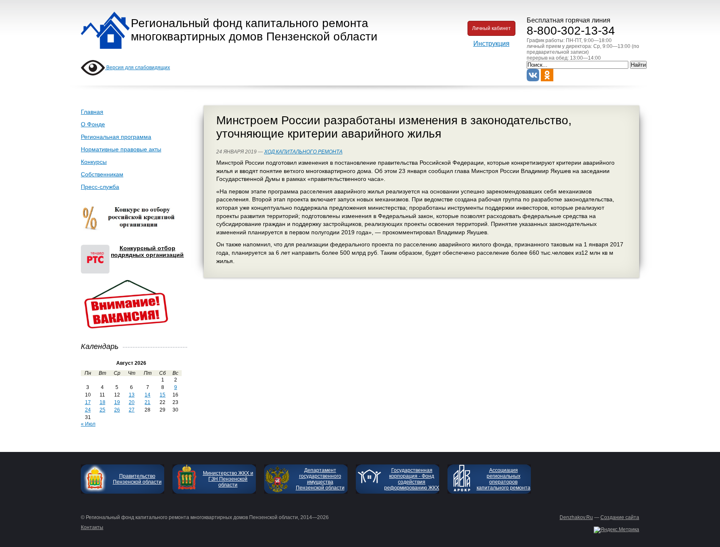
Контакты (92, 527)
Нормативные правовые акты (121, 149)
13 (132, 395)
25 (102, 410)
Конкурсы (94, 161)
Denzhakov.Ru (576, 517)
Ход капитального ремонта (303, 152)
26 (117, 410)
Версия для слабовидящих (137, 67)
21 (147, 402)
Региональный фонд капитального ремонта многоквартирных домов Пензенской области (254, 30)
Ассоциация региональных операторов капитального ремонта (503, 479)
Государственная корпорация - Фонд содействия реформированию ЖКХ (411, 479)
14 (147, 395)
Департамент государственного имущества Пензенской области (320, 479)
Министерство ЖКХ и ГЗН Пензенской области (228, 479)
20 (132, 402)
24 (88, 410)
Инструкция (491, 43)
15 (162, 395)
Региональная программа (116, 136)
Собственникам (102, 174)
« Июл (88, 424)
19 (117, 402)
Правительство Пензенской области (137, 479)
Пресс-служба (100, 186)
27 (132, 410)
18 (102, 402)
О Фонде (93, 124)
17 (88, 402)
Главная (92, 111)
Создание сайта (619, 517)
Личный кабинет (491, 28)
